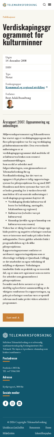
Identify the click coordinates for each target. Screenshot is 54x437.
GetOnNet (18, 427)
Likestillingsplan (43, 433)
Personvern (34, 427)
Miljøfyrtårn (9, 433)
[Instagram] (12, 403)
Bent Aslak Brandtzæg (18, 98)
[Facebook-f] (5, 403)
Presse (48, 427)
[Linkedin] (19, 403)
